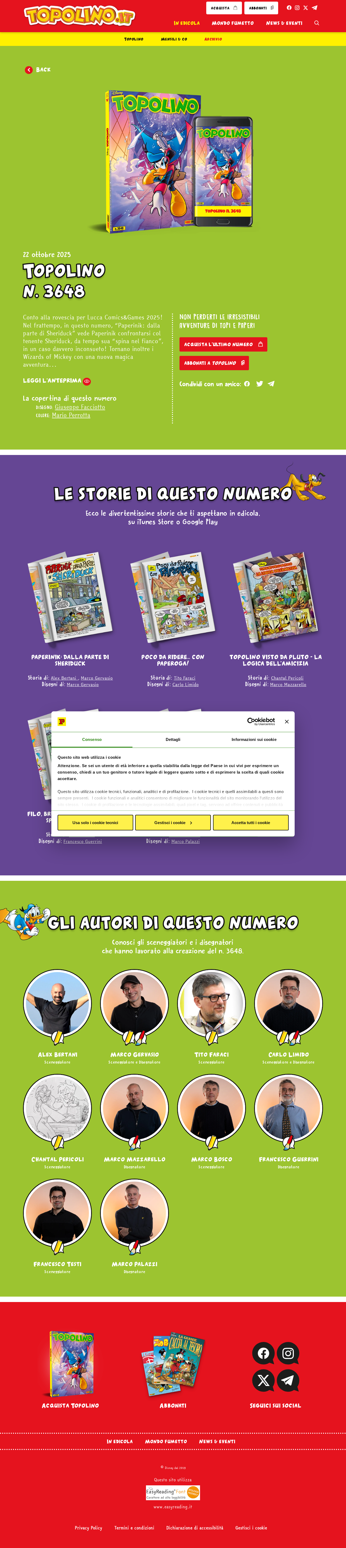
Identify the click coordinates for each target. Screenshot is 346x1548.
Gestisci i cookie (169, 822)
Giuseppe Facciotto (80, 407)
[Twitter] (254, 384)
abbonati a (210, 363)
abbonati (258, 8)
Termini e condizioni (134, 1528)
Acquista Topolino (70, 1405)
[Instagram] (288, 1361)
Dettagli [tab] (173, 739)
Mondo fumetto (233, 23)
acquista (221, 8)
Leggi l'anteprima (52, 380)
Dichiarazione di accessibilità (194, 1528)
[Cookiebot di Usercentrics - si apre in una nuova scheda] (251, 722)
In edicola (187, 23)
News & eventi (284, 23)
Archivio (213, 39)
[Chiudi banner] (287, 722)
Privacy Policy (88, 1528)
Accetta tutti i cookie (250, 822)
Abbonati (172, 1405)
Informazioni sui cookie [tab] (254, 739)
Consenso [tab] (92, 739)
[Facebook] (263, 1361)
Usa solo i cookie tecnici (95, 822)
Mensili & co (174, 39)
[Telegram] (288, 1388)
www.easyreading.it (173, 1507)
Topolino (133, 39)
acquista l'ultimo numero (219, 344)
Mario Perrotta (71, 415)
